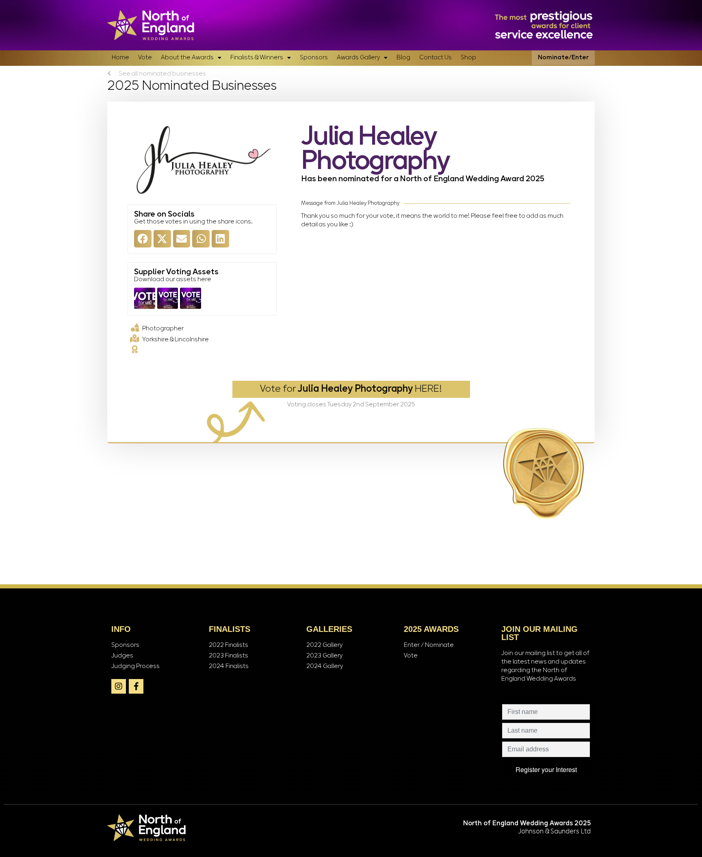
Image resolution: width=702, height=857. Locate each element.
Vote (145, 58)
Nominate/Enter (563, 58)
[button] (143, 238)
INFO (121, 629)
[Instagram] (118, 686)
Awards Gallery (358, 58)
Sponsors (314, 58)
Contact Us (435, 58)
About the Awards (187, 58)
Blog (403, 58)
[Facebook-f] (136, 686)
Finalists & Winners (256, 58)
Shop (468, 58)
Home (120, 58)
